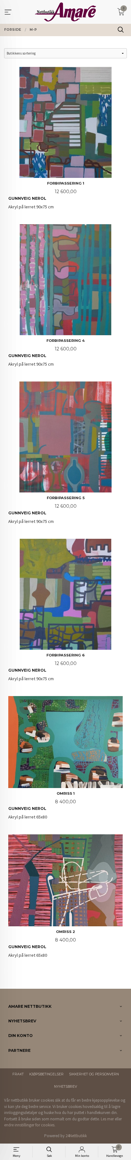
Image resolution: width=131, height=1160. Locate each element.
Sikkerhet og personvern (94, 1074)
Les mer (107, 1119)
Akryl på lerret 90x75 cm (46, 195)
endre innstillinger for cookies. (29, 1125)
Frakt (18, 1074)
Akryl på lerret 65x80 (42, 805)
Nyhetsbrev (65, 1087)
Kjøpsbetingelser (46, 1074)
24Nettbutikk (76, 1135)
